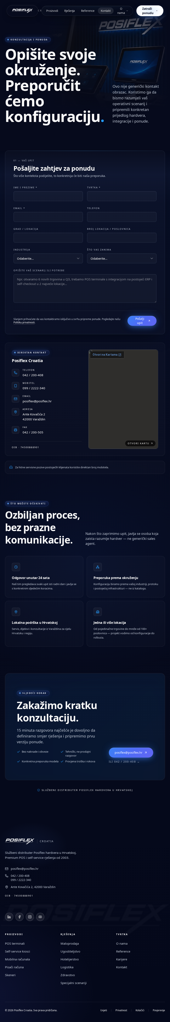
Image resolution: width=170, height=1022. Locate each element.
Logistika (67, 967)
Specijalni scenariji (74, 983)
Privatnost (121, 1010)
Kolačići (140, 1010)
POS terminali (15, 943)
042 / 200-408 (20, 876)
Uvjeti (103, 1010)
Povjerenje (159, 1010)
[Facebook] (19, 917)
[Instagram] (30, 917)
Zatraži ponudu (147, 11)
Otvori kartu (138, 443)
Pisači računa (14, 967)
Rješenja (69, 11)
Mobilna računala (17, 959)
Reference (87, 11)
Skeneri (10, 975)
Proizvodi (52, 11)
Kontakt (106, 11)
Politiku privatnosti (24, 322)
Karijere (121, 959)
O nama (121, 11)
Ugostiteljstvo (70, 951)
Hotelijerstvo (70, 959)
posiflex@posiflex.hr (128, 752)
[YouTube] (40, 917)
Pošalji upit (139, 321)
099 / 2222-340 (21, 880)
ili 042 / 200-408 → (124, 761)
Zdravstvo (68, 975)
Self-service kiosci (17, 951)
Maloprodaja (70, 943)
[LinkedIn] (9, 917)
